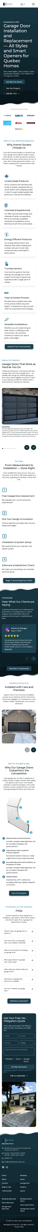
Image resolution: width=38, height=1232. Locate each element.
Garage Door (25, 1183)
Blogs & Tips (6, 1187)
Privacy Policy (19, 1227)
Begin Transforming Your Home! (19, 580)
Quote (22, 1191)
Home (4, 1175)
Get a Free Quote (19, 893)
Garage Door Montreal (6, 1208)
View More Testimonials (19, 668)
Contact (5, 1183)
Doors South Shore (27, 1205)
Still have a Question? (19, 1001)
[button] (23, 4)
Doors (22, 1179)
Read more (8, 649)
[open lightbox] (19, 726)
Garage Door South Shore (27, 1210)
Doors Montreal (8, 1203)
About (4, 1179)
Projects (23, 1187)
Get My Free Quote (14, 82)
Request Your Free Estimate (19, 346)
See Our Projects (13, 88)
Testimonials (7, 1191)
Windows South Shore (26, 1200)
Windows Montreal (9, 1199)
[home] (9, 4)
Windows (23, 1175)
